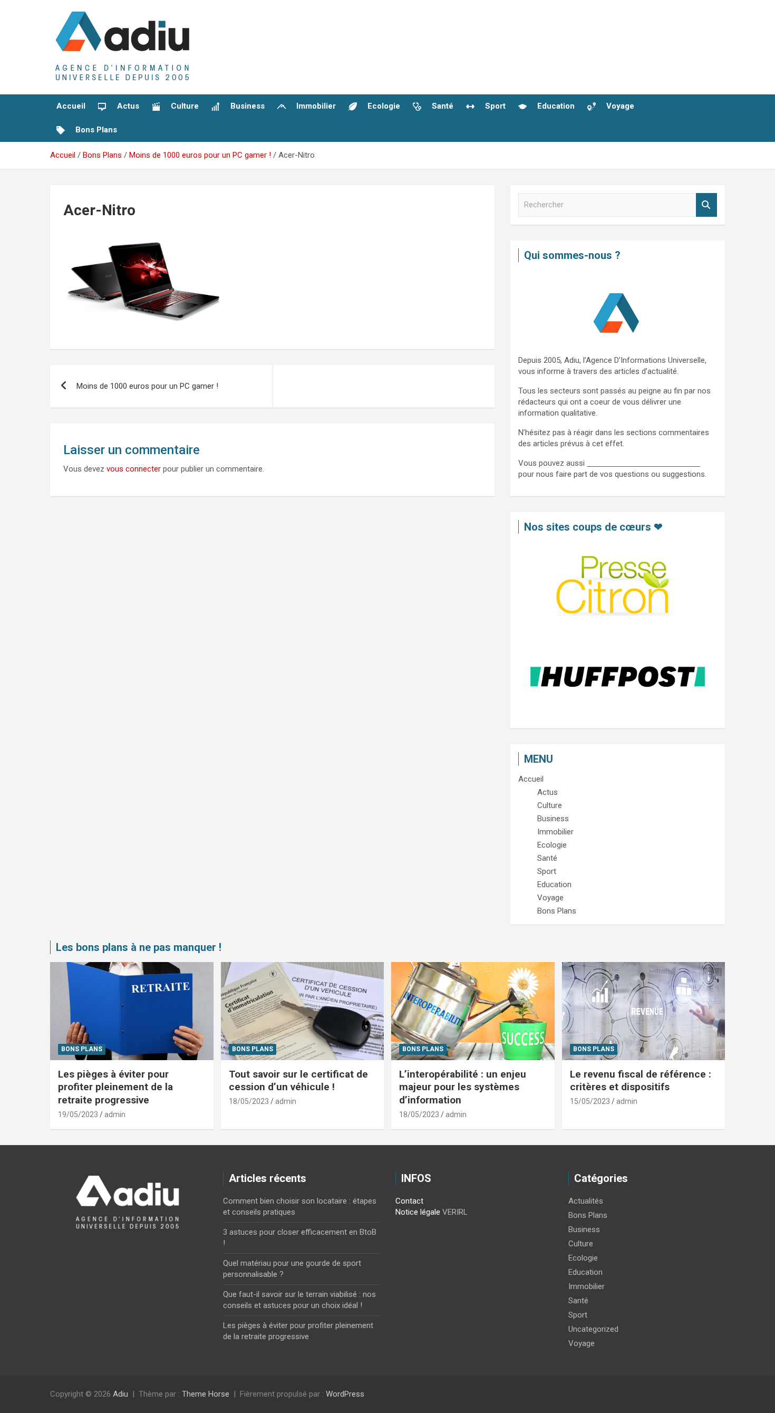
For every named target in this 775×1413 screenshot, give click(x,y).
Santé (578, 1300)
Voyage (581, 1343)
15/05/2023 (590, 1101)
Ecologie (583, 1258)
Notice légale (417, 1212)
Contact (409, 1201)
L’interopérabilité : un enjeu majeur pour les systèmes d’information (462, 1087)
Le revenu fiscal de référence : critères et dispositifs (640, 1080)
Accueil (70, 106)
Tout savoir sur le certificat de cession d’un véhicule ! (298, 1080)
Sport (577, 1315)
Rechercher (706, 205)
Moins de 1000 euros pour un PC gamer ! (147, 386)
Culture (580, 1243)
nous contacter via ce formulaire (643, 463)
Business (584, 1229)
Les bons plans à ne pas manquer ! (138, 947)
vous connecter (133, 469)
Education (585, 1272)
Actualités (585, 1201)
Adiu (120, 1394)
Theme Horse (205, 1394)
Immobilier (586, 1286)
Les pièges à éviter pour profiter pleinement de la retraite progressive (115, 1087)
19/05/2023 (78, 1114)
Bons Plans (81, 1049)
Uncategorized (593, 1329)
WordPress (345, 1394)
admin (114, 1114)
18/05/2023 (249, 1101)
